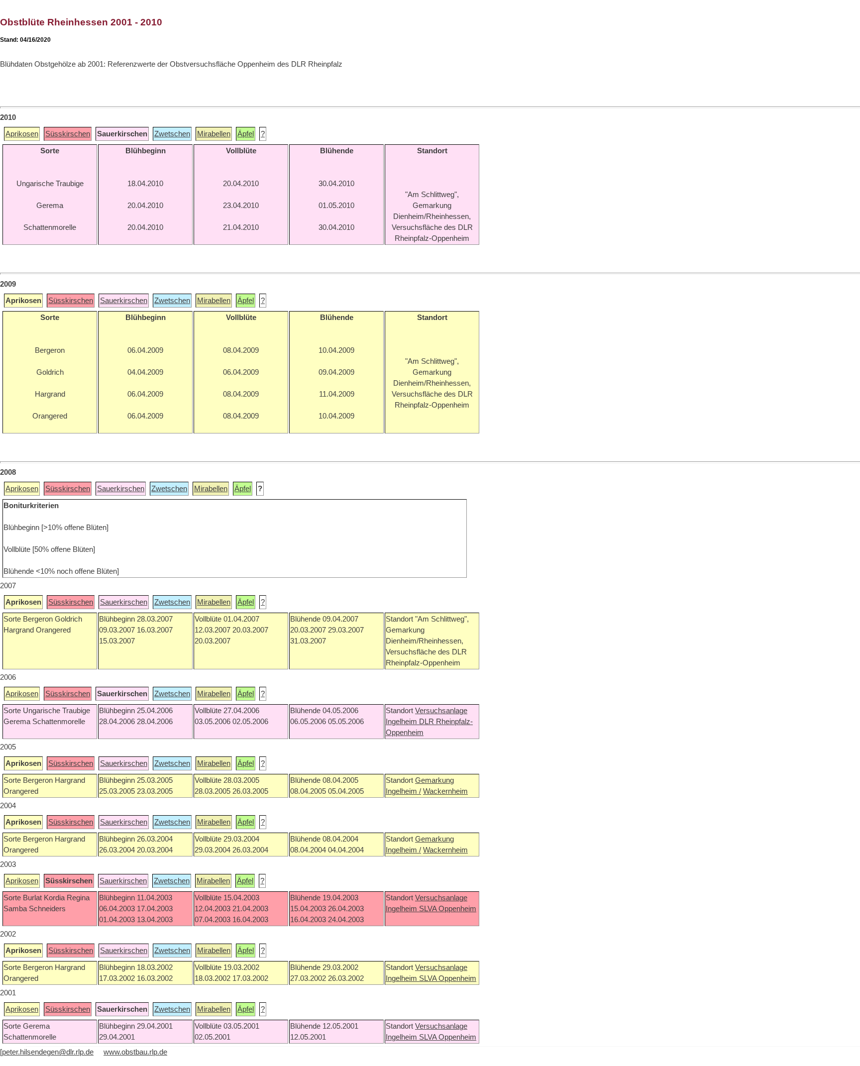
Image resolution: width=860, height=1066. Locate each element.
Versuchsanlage (441, 711)
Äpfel (245, 134)
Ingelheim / (403, 791)
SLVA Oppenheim (447, 909)
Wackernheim (445, 791)
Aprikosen (21, 134)
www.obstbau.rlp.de (135, 1052)
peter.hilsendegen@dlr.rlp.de (48, 1052)
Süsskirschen (67, 134)
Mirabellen (213, 134)
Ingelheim (402, 722)
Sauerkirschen (123, 301)
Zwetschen (172, 134)
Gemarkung (434, 780)
